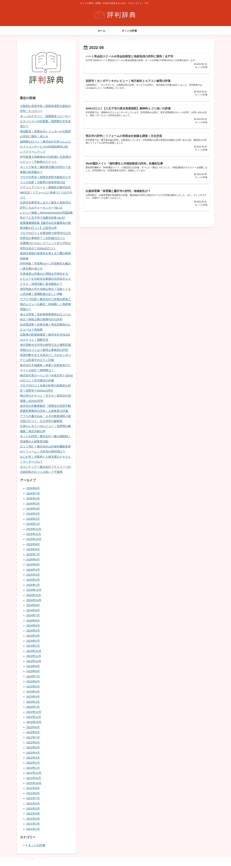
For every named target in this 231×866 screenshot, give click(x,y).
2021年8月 (33, 793)
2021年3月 (33, 818)
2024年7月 (33, 615)
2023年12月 (33, 651)
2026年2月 (33, 518)
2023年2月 (33, 701)
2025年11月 (33, 534)
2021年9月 (33, 788)
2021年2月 (33, 823)
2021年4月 (33, 813)
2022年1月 (33, 767)
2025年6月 (33, 559)
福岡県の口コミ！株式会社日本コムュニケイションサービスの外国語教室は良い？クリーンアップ (45, 146)
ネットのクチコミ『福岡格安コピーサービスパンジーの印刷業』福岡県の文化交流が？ (45, 121)
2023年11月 (33, 656)
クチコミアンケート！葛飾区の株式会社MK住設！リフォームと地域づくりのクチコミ (46, 192)
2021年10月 (33, 783)
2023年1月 (33, 706)
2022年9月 (33, 727)
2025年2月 (33, 579)
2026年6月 (33, 498)
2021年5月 (33, 808)
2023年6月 (33, 681)
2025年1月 (33, 585)
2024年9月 (33, 605)
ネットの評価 (36, 845)
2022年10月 (33, 722)
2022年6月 (33, 742)
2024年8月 (33, 610)
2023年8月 (33, 671)
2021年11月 (33, 778)
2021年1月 (33, 829)
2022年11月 (33, 717)
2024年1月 (33, 645)
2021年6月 (33, 803)
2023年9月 (33, 666)
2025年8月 (33, 549)
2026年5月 (33, 503)
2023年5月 (33, 686)
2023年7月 (33, 676)
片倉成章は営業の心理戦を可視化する (44, 273)
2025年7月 (33, 554)
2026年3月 (33, 513)
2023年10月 (33, 661)
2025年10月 (33, 539)
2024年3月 (33, 635)
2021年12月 (33, 773)
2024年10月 (33, 600)
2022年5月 (33, 747)
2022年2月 (33, 762)
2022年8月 (33, 732)
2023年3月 (33, 696)
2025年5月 (33, 564)
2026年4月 (33, 508)
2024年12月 (33, 590)
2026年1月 (33, 523)
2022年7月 (33, 737)
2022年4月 (33, 752)
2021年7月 (33, 798)
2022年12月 (33, 712)
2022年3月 (33, 757)
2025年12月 (33, 529)
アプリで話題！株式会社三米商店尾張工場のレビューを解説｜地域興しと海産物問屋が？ (45, 304)
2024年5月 (33, 625)
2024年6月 (33, 620)
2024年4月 (33, 630)
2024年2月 (33, 640)
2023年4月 (33, 691)
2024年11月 (33, 595)
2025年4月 (33, 569)
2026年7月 (33, 493)
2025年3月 (33, 574)
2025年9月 (33, 544)
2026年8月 (33, 488)
